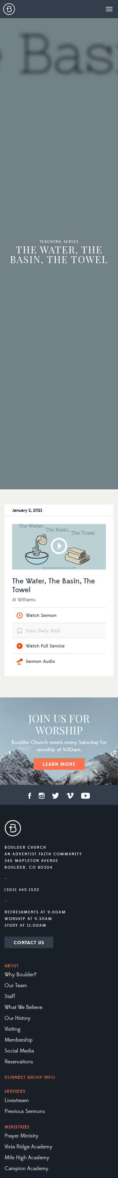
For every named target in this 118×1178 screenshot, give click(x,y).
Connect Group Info (30, 1077)
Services (15, 1091)
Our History (18, 1018)
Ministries (17, 1127)
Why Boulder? (21, 974)
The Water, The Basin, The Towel (53, 586)
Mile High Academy (27, 1157)
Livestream (17, 1100)
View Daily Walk (43, 631)
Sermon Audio (40, 661)
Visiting (13, 1029)
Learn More (59, 764)
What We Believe (23, 1007)
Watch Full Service (45, 646)
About (12, 966)
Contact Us (29, 943)
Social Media (19, 1051)
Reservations (19, 1062)
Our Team (16, 985)
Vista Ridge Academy (28, 1147)
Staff (10, 996)
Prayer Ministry (21, 1136)
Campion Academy (26, 1168)
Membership (19, 1040)
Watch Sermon (41, 615)
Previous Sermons (25, 1111)
